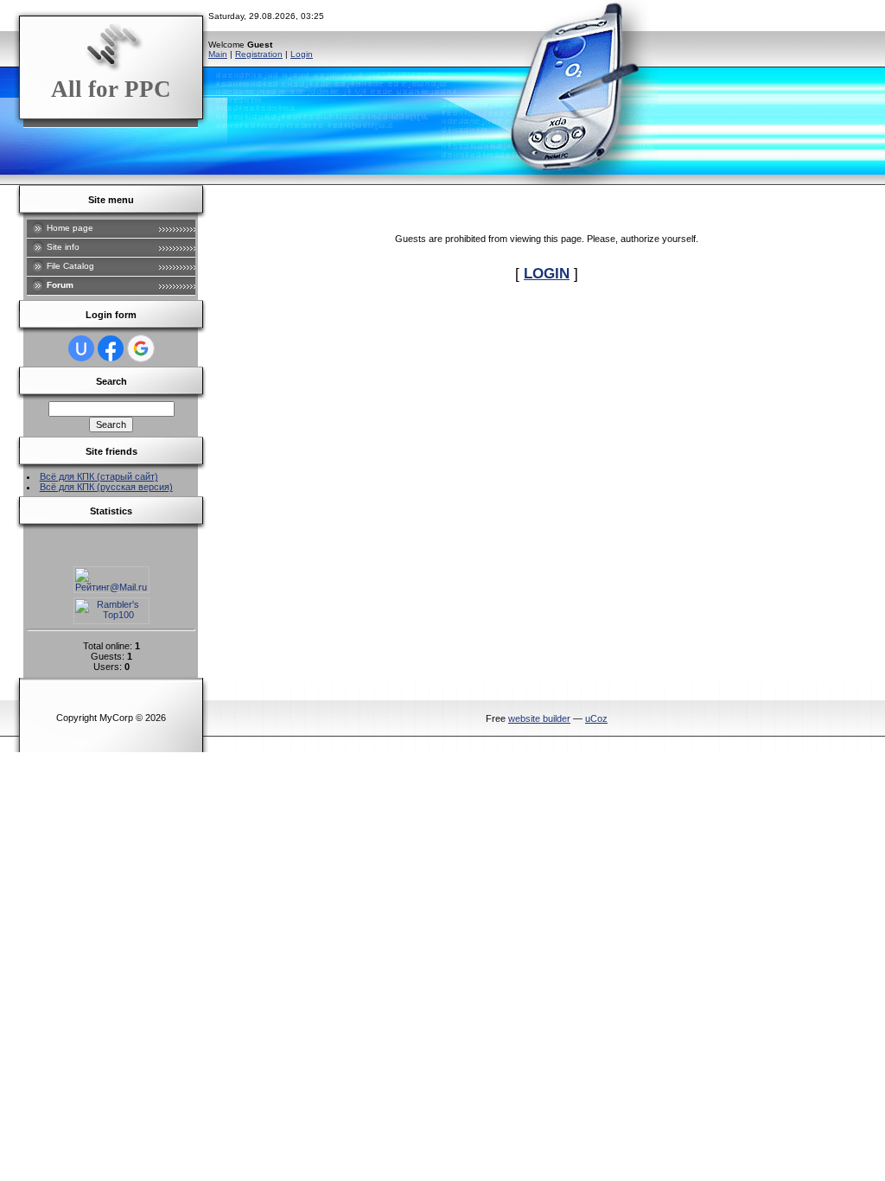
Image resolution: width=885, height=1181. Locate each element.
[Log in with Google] (141, 348)
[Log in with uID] (81, 348)
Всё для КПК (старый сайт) (99, 476)
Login (301, 54)
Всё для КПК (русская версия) (106, 487)
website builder (539, 718)
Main (217, 54)
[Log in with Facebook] (111, 348)
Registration (259, 54)
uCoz (596, 718)
